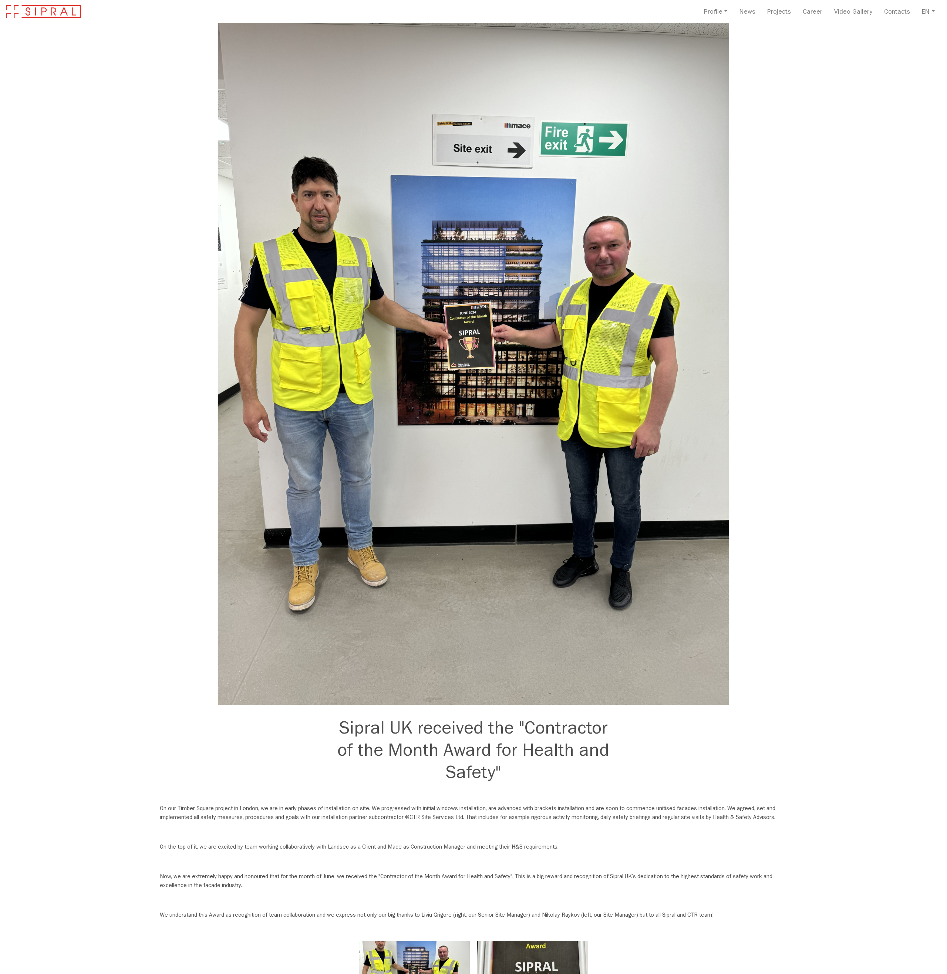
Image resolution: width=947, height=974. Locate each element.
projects (779, 12)
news (747, 12)
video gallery (853, 12)
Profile (713, 12)
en (926, 12)
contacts (897, 12)
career (812, 12)
